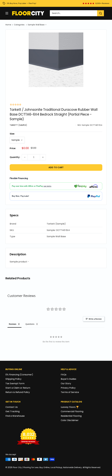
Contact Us (11, 407)
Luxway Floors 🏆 (70, 407)
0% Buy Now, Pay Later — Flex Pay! (21, 3)
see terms (47, 186)
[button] (56, 224)
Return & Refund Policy (17, 392)
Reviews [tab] (12, 324)
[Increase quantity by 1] (43, 157)
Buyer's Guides (68, 379)
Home (8, 24)
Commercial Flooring (72, 411)
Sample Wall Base (36, 24)
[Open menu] (6, 13)
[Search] (100, 13)
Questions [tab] (29, 324)
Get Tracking (12, 411)
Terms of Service (70, 392)
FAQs (63, 374)
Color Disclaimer (70, 420)
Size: (12, 133)
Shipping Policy (13, 379)
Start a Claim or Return (17, 387)
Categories (19, 24)
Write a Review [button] (95, 319)
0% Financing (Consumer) (19, 374)
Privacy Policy (68, 387)
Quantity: (15, 157)
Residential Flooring (71, 415)
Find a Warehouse (15, 415)
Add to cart (56, 167)
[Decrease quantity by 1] (25, 157)
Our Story (66, 383)
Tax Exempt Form (14, 383)
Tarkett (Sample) (18, 125)
